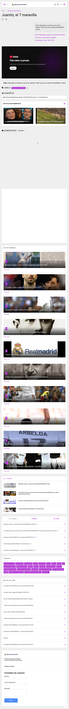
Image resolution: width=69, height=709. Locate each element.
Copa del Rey (19, 563)
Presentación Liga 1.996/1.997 (45, 40)
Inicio (3, 11)
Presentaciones (50, 566)
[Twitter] (58, 4)
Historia (54, 563)
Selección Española (58, 569)
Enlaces (35, 563)
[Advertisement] (15, 34)
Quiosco (59, 566)
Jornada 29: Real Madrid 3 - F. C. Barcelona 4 (23, 399)
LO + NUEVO (8, 478)
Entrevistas (42, 563)
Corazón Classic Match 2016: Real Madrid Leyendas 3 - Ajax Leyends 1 (33, 310)
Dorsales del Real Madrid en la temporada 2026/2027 (33, 500)
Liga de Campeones (9, 566)
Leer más (6, 269)
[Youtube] (55, 4)
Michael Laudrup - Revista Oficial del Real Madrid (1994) (34, 484)
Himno (48, 563)
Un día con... (45, 572)
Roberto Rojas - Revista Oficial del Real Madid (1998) (26, 265)
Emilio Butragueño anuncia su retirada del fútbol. (50, 35)
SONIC (6, 572)
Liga (63, 563)
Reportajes (35, 569)
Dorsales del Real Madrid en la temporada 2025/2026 (26, 422)
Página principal (9, 666)
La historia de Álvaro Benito (14, 121)
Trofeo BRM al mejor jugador (33, 572)
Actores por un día (9, 563)
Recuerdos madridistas (14, 11)
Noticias (30, 566)
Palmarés (42, 566)
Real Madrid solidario (10, 569)
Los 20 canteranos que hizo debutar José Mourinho (25, 466)
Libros (59, 563)
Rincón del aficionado (45, 569)
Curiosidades (28, 563)
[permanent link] (6, 19)
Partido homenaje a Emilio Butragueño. (50, 121)
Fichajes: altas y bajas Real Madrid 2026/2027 (23, 287)
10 (7, 463)
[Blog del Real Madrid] (19, 5)
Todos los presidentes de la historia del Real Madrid (26, 332)
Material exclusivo (22, 566)
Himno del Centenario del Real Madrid (20, 354)
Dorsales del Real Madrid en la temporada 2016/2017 (26, 444)
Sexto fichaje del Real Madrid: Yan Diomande (31, 509)
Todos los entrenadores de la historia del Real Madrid (26, 377)
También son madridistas (16, 572)
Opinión (36, 566)
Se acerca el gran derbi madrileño (45, 37)
